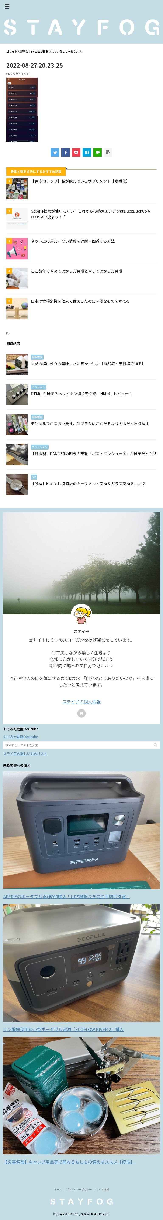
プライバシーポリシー (79, 1189)
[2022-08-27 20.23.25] (87, 152)
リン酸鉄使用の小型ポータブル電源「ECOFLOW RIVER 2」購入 (63, 1029)
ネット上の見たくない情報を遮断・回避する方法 (73, 241)
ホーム (58, 1189)
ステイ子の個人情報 (81, 701)
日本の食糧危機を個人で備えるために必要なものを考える (80, 301)
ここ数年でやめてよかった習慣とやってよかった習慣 (76, 271)
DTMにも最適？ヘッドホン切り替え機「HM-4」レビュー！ (82, 393)
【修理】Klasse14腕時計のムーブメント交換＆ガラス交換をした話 (88, 483)
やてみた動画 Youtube (20, 736)
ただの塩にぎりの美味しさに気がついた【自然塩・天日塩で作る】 (88, 363)
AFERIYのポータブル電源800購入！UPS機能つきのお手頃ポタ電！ (66, 896)
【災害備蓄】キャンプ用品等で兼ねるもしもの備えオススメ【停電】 (69, 1162)
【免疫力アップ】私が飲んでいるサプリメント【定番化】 (80, 181)
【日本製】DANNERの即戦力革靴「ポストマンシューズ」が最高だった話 (94, 453)
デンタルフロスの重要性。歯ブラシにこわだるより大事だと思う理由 (90, 423)
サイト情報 (102, 1189)
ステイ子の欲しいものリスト (25, 753)
